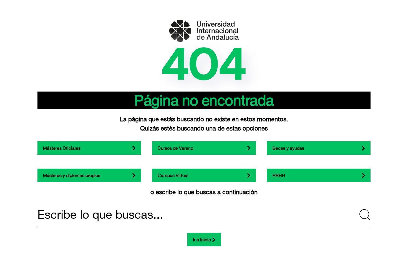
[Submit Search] (365, 214)
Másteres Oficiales (61, 148)
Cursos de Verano (175, 148)
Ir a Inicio (202, 239)
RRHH (279, 175)
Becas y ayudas (288, 148)
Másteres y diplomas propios (71, 175)
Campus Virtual (173, 175)
